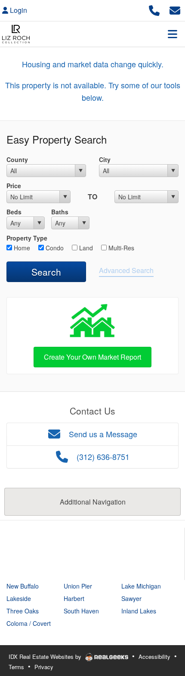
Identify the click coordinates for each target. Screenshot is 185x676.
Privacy (43, 667)
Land (85, 247)
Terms (16, 667)
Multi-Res (120, 247)
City (105, 159)
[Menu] (172, 34)
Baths (59, 211)
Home (21, 247)
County (17, 159)
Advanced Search (126, 270)
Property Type (26, 238)
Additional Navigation (93, 502)
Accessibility (154, 656)
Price (13, 185)
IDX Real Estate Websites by (46, 656)
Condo (54, 247)
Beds (14, 211)
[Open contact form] (175, 9)
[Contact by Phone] (154, 9)
